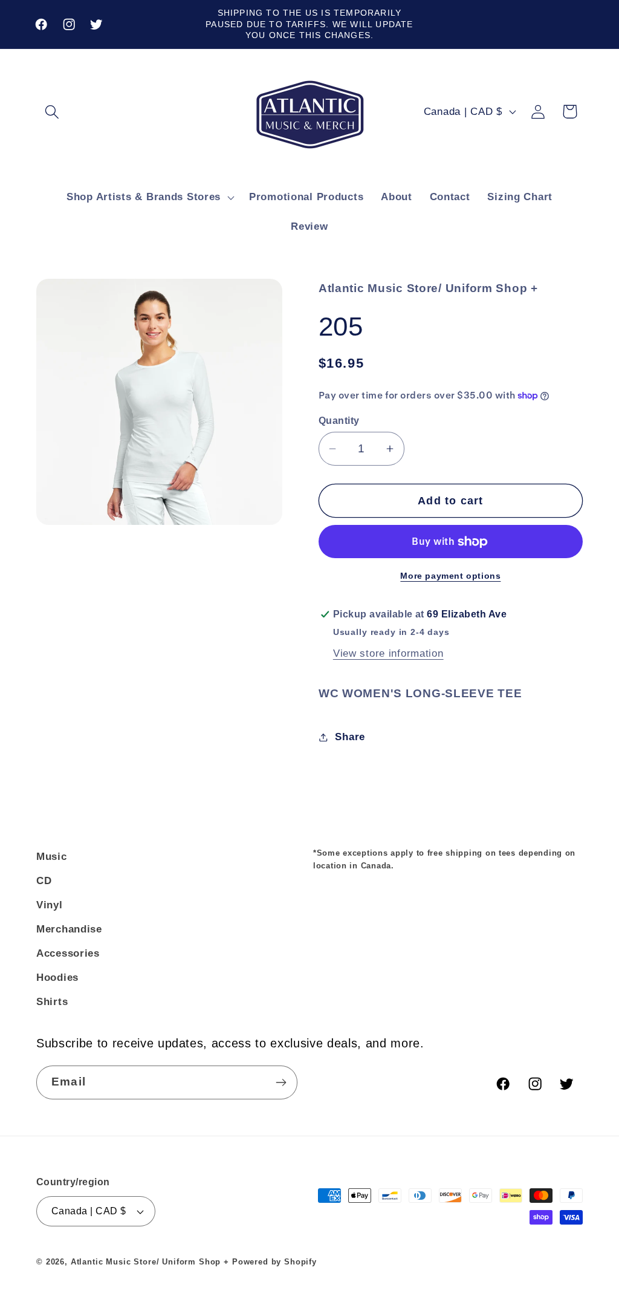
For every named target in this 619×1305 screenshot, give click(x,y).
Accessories (68, 953)
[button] (52, 112)
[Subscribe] (281, 1082)
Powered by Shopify (274, 1261)
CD (43, 881)
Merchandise (69, 929)
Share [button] (350, 737)
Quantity (339, 420)
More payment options (450, 576)
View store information (388, 653)
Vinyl (49, 905)
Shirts (52, 1001)
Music (51, 856)
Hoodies (57, 977)
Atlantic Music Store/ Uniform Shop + (150, 1261)
